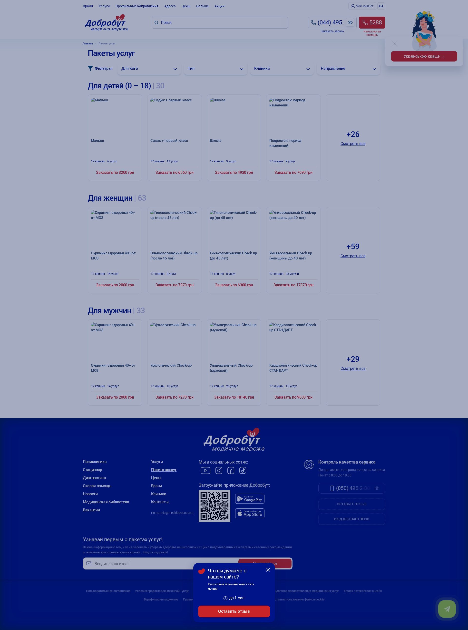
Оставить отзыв (234, 611)
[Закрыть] (268, 570)
